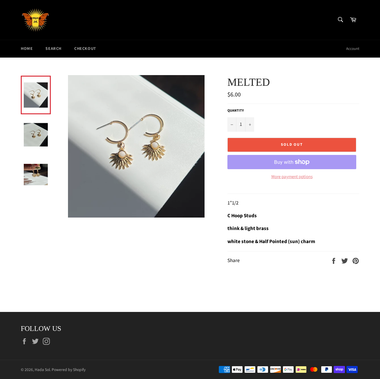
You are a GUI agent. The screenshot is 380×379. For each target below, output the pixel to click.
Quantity (235, 110)
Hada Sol (42, 369)
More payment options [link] (292, 177)
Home (27, 49)
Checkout (85, 49)
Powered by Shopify (69, 369)
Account (352, 48)
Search (53, 49)
